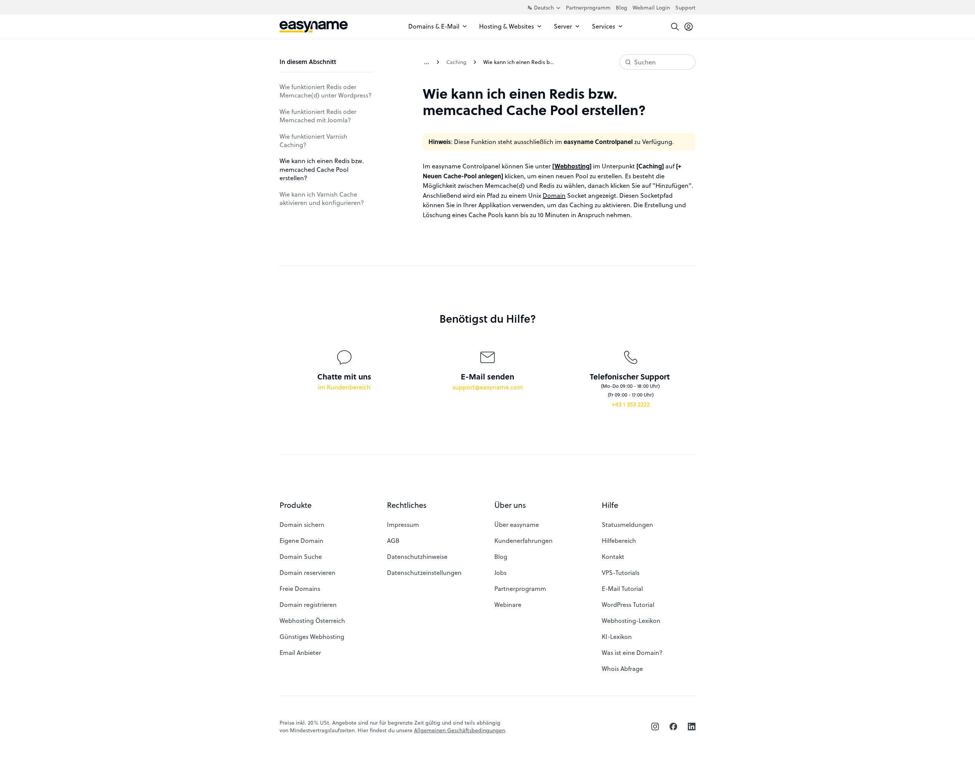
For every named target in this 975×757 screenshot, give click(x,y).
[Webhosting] (426, 62)
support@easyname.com (487, 387)
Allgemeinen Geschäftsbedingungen (459, 730)
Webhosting (572, 166)
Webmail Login (651, 7)
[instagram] (655, 726)
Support (685, 7)
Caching (456, 62)
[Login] (688, 27)
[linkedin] (691, 726)
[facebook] (673, 726)
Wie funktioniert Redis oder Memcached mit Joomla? (318, 115)
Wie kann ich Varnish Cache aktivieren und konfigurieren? (322, 198)
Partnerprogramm (588, 7)
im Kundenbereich (344, 387)
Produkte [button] (296, 505)
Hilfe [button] (610, 505)
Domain (554, 195)
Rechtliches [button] (407, 505)
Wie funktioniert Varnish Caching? (313, 140)
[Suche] (675, 27)
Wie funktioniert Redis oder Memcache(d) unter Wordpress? (326, 90)
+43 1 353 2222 (631, 404)
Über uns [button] (510, 505)
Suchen (645, 62)
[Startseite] (314, 26)
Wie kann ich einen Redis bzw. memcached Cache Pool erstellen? (322, 169)
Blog (621, 7)
